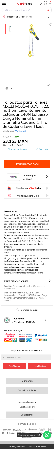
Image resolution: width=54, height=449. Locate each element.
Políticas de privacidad (37, 447)
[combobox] (27, 10)
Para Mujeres (14, 366)
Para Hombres (40, 366)
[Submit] (48, 10)
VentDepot (20, 131)
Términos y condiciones (16, 447)
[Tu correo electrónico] (26, 358)
